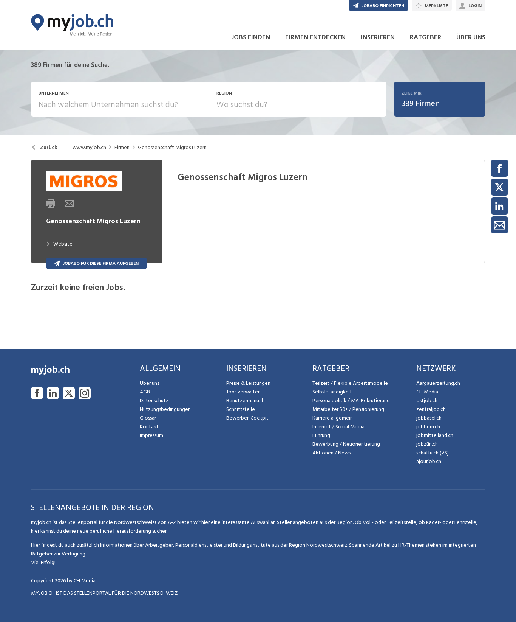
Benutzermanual (244, 400)
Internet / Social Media (338, 426)
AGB (145, 391)
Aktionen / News (331, 452)
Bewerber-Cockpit (247, 418)
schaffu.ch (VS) (432, 452)
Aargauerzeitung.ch (438, 383)
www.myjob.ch (89, 147)
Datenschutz (154, 400)
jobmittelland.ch (434, 435)
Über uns (149, 383)
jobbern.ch (428, 426)
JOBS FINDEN (250, 37)
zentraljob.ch (431, 409)
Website (63, 243)
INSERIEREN (378, 37)
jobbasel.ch (429, 418)
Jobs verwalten (243, 391)
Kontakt (149, 426)
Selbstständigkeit (332, 391)
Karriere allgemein (332, 418)
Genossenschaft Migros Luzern (172, 147)
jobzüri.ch (427, 444)
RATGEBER (425, 37)
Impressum (151, 435)
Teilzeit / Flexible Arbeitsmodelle (350, 383)
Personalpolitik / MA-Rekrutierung (351, 400)
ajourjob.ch (428, 461)
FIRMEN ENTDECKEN (315, 37)
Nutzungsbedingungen (165, 409)
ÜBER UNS (470, 37)
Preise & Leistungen (248, 383)
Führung (321, 435)
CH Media (427, 391)
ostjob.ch (426, 400)
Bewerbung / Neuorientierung (346, 444)
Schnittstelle (240, 409)
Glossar (148, 418)
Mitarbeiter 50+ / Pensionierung (348, 409)
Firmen (122, 147)
